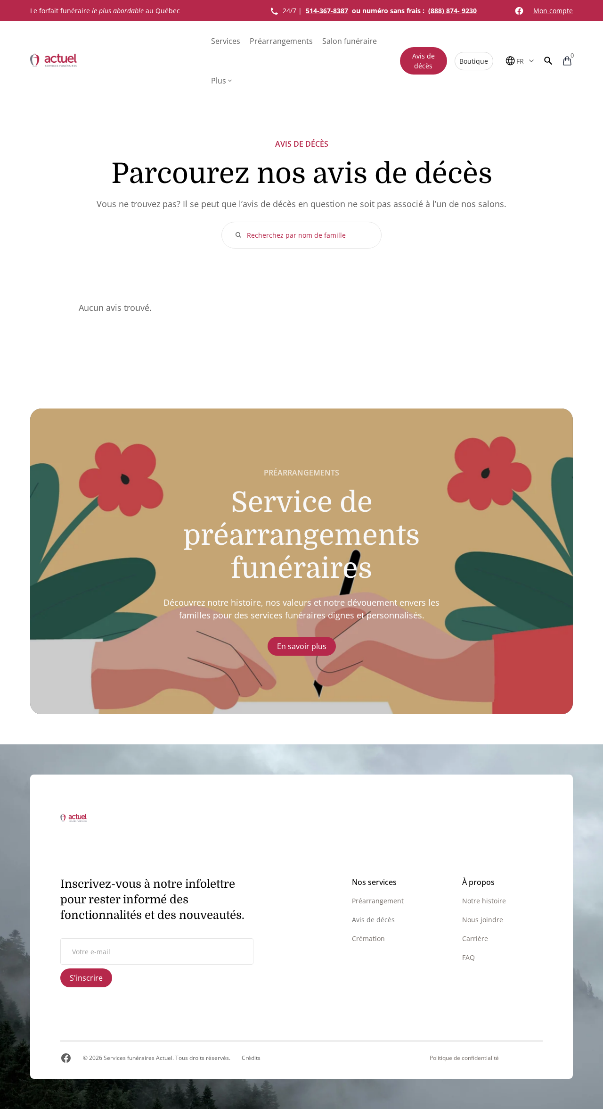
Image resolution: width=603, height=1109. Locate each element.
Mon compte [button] (553, 10)
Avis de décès (423, 60)
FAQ (468, 957)
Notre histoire (484, 900)
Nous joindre (482, 919)
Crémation (368, 938)
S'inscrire (86, 978)
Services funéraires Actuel (138, 1058)
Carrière (475, 938)
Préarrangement (378, 900)
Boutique (473, 61)
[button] (548, 60)
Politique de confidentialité (464, 1058)
